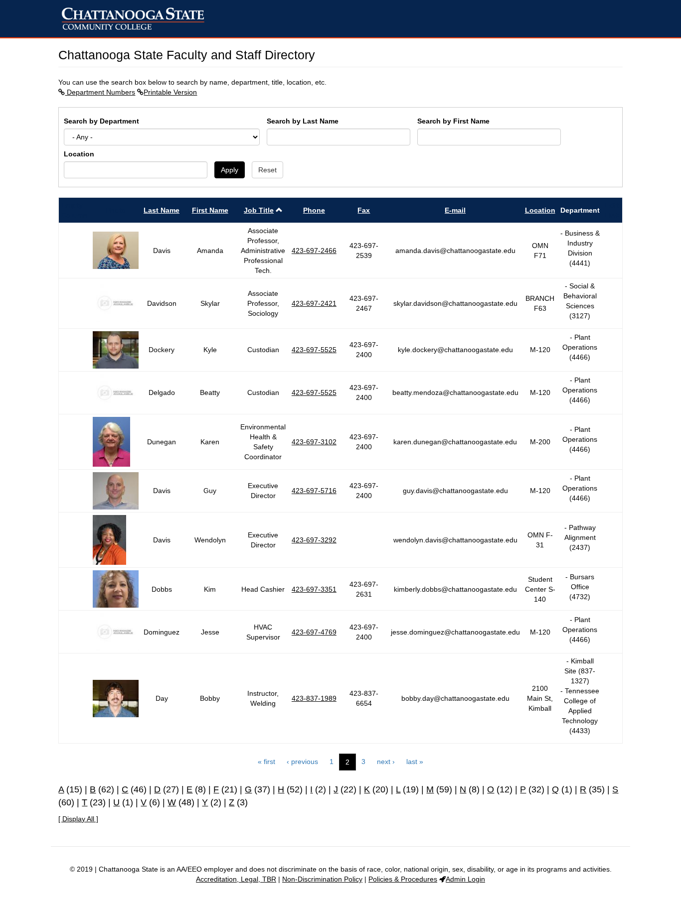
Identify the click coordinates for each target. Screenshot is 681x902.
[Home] (136, 18)
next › (386, 762)
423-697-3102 (314, 442)
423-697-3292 (314, 540)
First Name (210, 210)
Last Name (161, 210)
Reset (267, 170)
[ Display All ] (78, 819)
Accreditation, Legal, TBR (236, 879)
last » (414, 762)
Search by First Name (453, 121)
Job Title (259, 210)
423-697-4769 (314, 632)
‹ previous (302, 762)
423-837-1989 (314, 698)
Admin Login (465, 879)
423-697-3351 (314, 589)
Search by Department (101, 121)
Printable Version (170, 92)
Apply (229, 170)
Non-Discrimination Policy (322, 879)
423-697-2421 (314, 303)
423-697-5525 (314, 350)
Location (79, 154)
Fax (363, 210)
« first (266, 762)
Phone (314, 210)
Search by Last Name (303, 121)
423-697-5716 (314, 491)
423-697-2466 (314, 251)
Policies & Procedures (402, 879)
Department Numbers (100, 92)
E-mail (455, 210)
